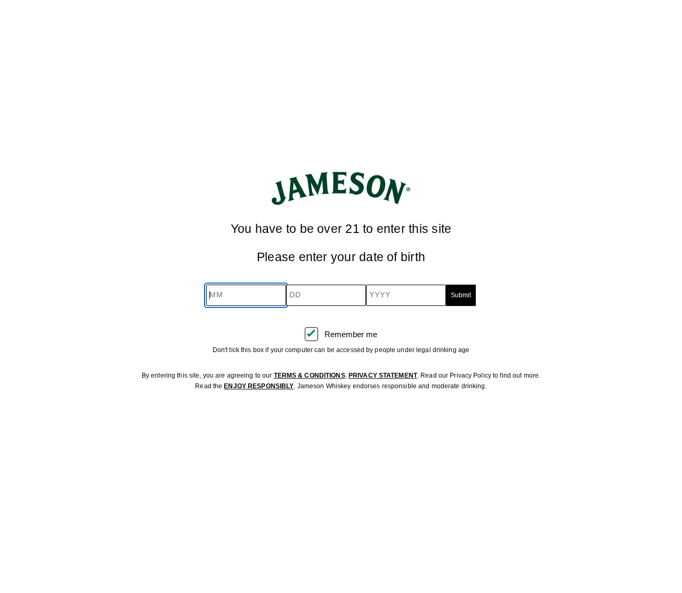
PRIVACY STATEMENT (382, 375)
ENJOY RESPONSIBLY (259, 386)
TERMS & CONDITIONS (309, 375)
